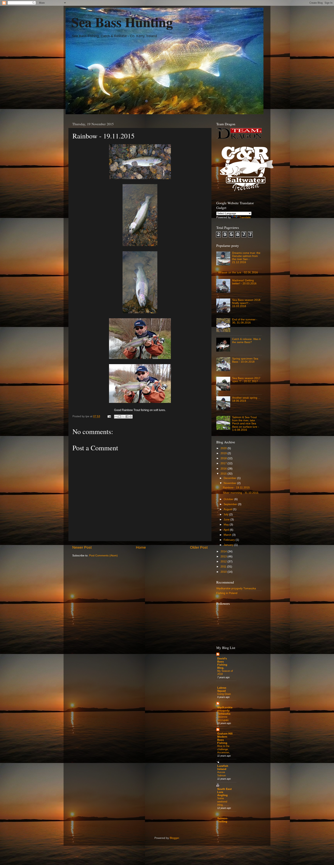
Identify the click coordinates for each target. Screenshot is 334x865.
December (230, 478)
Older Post (199, 547)
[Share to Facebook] (127, 417)
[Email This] (116, 417)
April (227, 529)
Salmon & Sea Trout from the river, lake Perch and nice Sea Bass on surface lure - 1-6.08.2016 (245, 423)
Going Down (224, 694)
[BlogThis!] (120, 417)
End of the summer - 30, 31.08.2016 (244, 321)
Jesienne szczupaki (223, 718)
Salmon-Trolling (222, 820)
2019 (224, 453)
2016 (224, 468)
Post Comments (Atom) (103, 555)
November (230, 483)
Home (141, 547)
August (228, 509)
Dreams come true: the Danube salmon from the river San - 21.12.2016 (246, 257)
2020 (224, 448)
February (230, 539)
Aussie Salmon (221, 774)
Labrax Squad (221, 689)
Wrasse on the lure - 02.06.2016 (238, 272)
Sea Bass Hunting (122, 22)
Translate (245, 217)
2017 (224, 463)
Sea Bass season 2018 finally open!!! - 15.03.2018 (246, 303)
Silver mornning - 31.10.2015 (240, 492)
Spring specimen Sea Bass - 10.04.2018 (245, 360)
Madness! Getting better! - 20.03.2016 (244, 282)
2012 (224, 561)
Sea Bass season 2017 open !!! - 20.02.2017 (246, 380)
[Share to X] (123, 417)
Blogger (174, 838)
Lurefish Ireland (222, 768)
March (228, 534)
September (231, 504)
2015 (224, 473)
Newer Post (82, 547)
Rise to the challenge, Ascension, (223, 749)
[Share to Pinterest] (131, 417)
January (229, 544)
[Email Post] (109, 416)
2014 (224, 551)
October (229, 499)
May (227, 524)
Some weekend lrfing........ (223, 801)
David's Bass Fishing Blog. (222, 663)
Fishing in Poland (226, 593)
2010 (224, 571)
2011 (224, 566)
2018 (224, 458)
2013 (224, 556)
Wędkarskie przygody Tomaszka (236, 588)
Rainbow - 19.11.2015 (236, 487)
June (227, 519)
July (226, 514)
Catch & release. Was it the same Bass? (246, 341)
